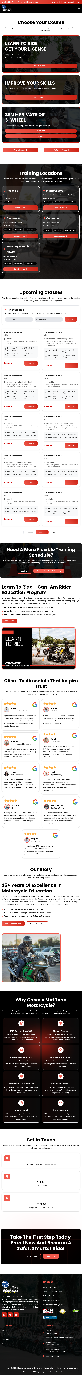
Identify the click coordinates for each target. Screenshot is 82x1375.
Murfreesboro (7, 1335)
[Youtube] (16, 1314)
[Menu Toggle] (79, 9)
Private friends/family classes (54, 1305)
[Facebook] (4, 1314)
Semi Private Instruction (51, 1300)
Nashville (5, 1330)
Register (31, 363)
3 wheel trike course (50, 1296)
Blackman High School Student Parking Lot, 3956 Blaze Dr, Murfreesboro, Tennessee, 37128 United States (62, 343)
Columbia (5, 1344)
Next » (54, 532)
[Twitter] (10, 1314)
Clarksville (5, 1339)
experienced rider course (52, 1291)
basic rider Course (50, 1287)
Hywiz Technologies (71, 1368)
